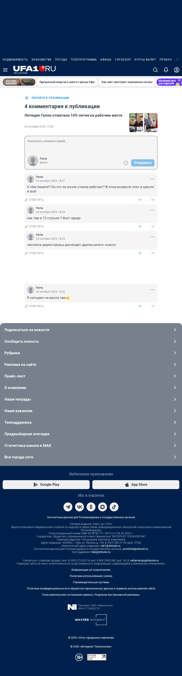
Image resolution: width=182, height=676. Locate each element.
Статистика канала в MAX (27, 445)
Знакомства (41, 59)
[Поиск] (155, 70)
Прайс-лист (15, 376)
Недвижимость (15, 59)
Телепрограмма (84, 59)
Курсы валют (145, 59)
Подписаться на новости (26, 330)
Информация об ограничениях (91, 569)
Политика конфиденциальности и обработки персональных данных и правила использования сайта (91, 588)
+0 (139, 199)
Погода (61, 59)
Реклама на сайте (20, 364)
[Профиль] (176, 70)
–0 (152, 199)
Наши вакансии (18, 411)
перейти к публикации (50, 97)
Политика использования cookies (91, 576)
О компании (15, 387)
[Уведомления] (166, 70)
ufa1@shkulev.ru (111, 545)
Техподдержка (18, 422)
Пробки (166, 59)
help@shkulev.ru (101, 552)
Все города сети (18, 457)
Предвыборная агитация (26, 434)
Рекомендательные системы (91, 582)
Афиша (105, 59)
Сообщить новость (21, 341)
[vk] (79, 506)
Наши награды (17, 399)
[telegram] (67, 506)
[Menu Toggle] (5, 70)
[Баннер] (19, 82)
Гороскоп (123, 59)
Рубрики (12, 353)
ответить (36, 199)
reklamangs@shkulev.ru (144, 560)
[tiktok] (114, 506)
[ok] (91, 506)
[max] (102, 506)
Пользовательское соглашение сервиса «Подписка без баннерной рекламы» (91, 594)
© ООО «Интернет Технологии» (91, 646)
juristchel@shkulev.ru (135, 549)
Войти (43, 162)
